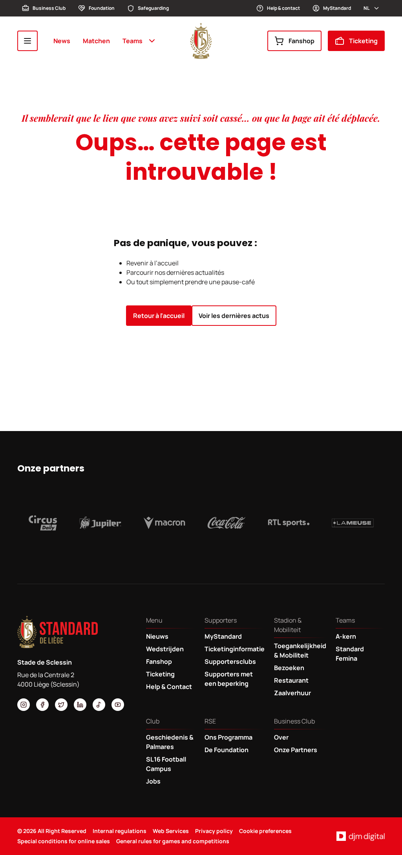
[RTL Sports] (289, 522)
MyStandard (337, 8)
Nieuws (157, 636)
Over (281, 737)
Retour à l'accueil (159, 315)
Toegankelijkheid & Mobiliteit (300, 650)
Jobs (153, 781)
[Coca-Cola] (226, 522)
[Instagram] (23, 704)
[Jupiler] (100, 522)
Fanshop (301, 41)
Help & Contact (169, 686)
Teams (132, 41)
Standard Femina (350, 654)
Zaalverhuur (292, 693)
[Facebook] (42, 704)
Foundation (102, 8)
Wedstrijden (165, 649)
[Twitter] (61, 704)
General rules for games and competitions (172, 841)
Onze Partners (295, 749)
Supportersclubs (230, 661)
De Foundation (227, 749)
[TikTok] (99, 704)
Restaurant (291, 680)
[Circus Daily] (42, 522)
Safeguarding (153, 8)
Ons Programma (228, 737)
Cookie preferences (265, 831)
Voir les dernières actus (234, 315)
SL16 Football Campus (166, 764)
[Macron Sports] (164, 522)
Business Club (49, 8)
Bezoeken (289, 667)
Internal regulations (119, 831)
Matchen (96, 41)
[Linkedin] (80, 704)
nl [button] (366, 8)
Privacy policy (214, 831)
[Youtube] (117, 704)
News (61, 41)
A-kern (346, 636)
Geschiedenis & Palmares (170, 742)
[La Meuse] (353, 522)
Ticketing (363, 41)
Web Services (171, 831)
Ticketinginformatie (235, 649)
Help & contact (283, 8)
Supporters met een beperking (229, 679)
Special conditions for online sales (63, 841)
